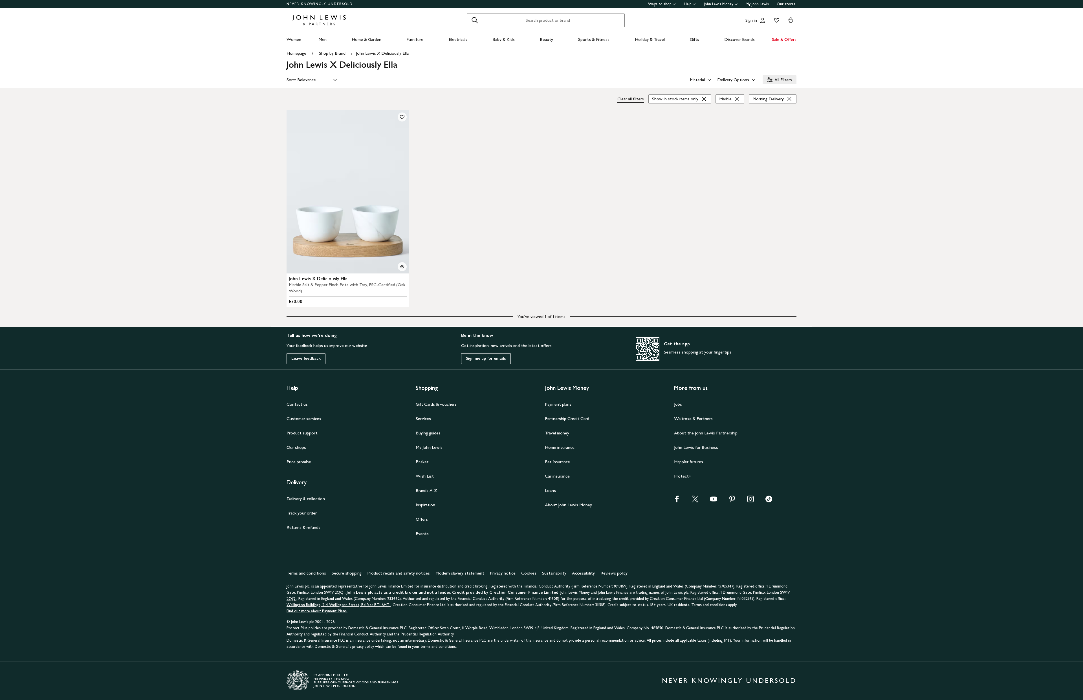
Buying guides (428, 433)
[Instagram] (750, 501)
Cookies (528, 573)
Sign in (751, 20)
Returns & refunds (303, 527)
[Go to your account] (762, 20)
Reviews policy (614, 573)
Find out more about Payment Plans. (317, 611)
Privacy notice (503, 573)
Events (422, 533)
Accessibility (583, 573)
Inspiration (425, 504)
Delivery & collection (306, 498)
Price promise (299, 461)
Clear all (630, 98)
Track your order (302, 513)
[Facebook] (676, 501)
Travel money (557, 433)
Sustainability (554, 573)
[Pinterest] (732, 501)
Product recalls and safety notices (398, 573)
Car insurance (557, 476)
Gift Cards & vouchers (436, 404)
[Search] (474, 20)
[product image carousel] (348, 191)
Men (322, 39)
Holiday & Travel (650, 39)
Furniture (414, 39)
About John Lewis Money (568, 504)
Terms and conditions (306, 573)
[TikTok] (768, 501)
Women (294, 39)
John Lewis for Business (696, 447)
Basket (422, 461)
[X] (695, 501)
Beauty (546, 39)
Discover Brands (739, 39)
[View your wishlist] (775, 20)
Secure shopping (347, 573)
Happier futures (688, 461)
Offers (422, 519)
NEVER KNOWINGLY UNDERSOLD (320, 4)
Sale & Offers (784, 39)
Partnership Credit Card (567, 418)
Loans (550, 490)
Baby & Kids (503, 39)
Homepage (296, 53)
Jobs (678, 404)
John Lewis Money (718, 4)
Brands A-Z (426, 490)
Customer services (304, 418)
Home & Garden (366, 39)
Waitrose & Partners (693, 418)
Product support (302, 433)
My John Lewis (757, 4)
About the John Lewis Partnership (706, 433)
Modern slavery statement (459, 573)
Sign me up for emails (486, 358)
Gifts (694, 39)
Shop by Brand (332, 53)
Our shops (296, 447)
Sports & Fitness (593, 39)
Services (423, 418)
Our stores (786, 4)
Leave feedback (306, 358)
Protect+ (682, 476)
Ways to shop (660, 4)
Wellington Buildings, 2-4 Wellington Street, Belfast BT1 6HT (339, 604)
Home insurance (559, 447)
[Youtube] (713, 501)
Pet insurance (557, 461)
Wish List (425, 476)
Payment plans (558, 404)
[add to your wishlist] (402, 117)
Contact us (297, 404)
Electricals (458, 39)
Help (688, 4)
